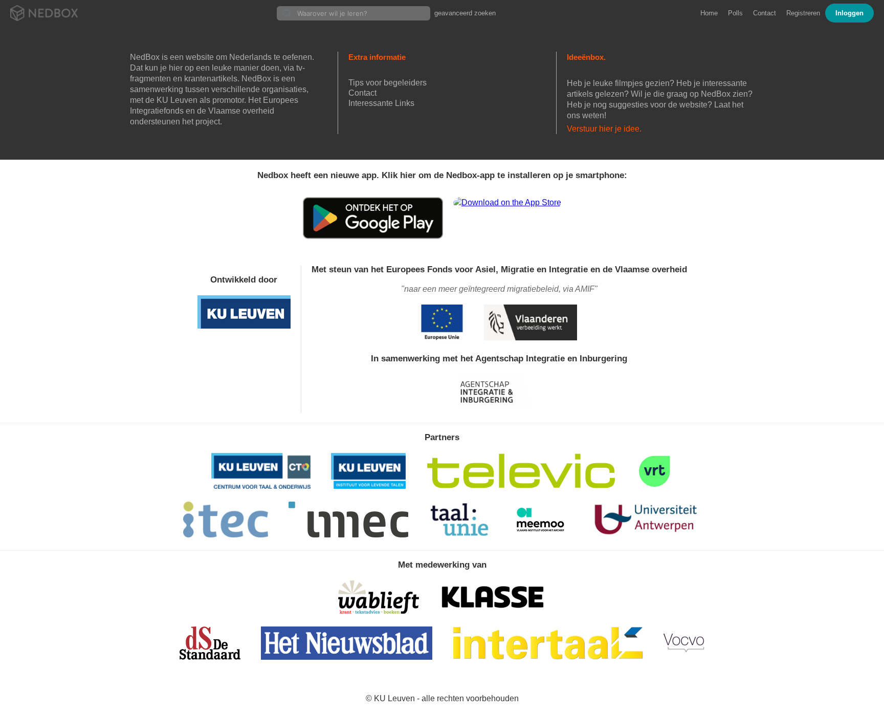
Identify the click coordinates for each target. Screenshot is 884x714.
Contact (764, 13)
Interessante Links (381, 103)
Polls (735, 13)
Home (709, 13)
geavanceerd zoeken (465, 13)
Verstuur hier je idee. (604, 128)
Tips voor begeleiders (387, 82)
